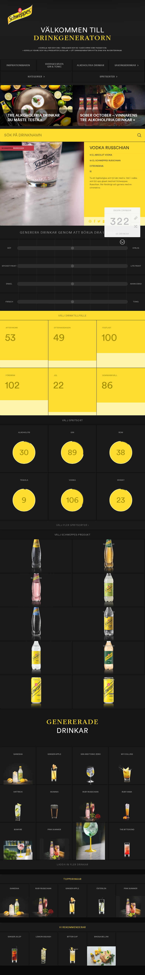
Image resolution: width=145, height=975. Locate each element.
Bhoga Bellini (101, 937)
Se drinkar (122, 234)
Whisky (120, 491)
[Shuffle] (135, 226)
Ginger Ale (108, 544)
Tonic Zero (109, 680)
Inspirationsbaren (18, 65)
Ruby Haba (127, 792)
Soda (36, 612)
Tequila (24, 491)
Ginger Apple (54, 754)
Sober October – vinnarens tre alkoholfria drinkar (108, 105)
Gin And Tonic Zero (91, 754)
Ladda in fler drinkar (72, 864)
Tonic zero (108, 612)
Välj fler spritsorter (72, 525)
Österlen (101, 888)
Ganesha (18, 754)
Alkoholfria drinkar (90, 65)
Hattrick (18, 792)
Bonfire (18, 830)
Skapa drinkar (122, 210)
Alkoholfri (24, 444)
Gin (72, 444)
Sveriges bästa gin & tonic (54, 65)
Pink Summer (54, 830)
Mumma (54, 792)
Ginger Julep (14, 937)
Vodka (72, 491)
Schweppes (20, 14)
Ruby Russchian (91, 792)
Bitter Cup (72, 937)
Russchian (36, 578)
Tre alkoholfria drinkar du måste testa (36, 105)
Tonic (36, 544)
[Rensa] (135, 218)
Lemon (108, 578)
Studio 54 (90, 830)
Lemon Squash (43, 937)
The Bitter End (127, 830)
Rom (120, 444)
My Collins (127, 754)
